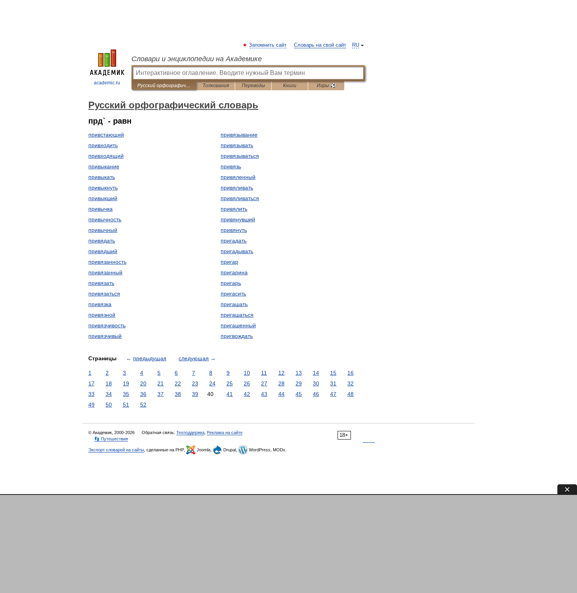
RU (355, 45)
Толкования (216, 85)
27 (264, 383)
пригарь (231, 283)
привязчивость (107, 325)
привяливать (237, 187)
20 (143, 383)
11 (264, 373)
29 (299, 383)
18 (109, 383)
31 (333, 383)
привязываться (240, 156)
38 (178, 394)
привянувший (238, 219)
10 (247, 373)
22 (178, 383)
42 (247, 394)
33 (91, 394)
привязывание (239, 134)
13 (299, 373)
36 (143, 394)
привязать (101, 283)
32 (350, 383)
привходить (103, 145)
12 (281, 373)
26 (247, 383)
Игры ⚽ (326, 85)
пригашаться (237, 315)
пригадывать (237, 251)
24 (212, 383)
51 (126, 404)
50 (109, 404)
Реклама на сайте (225, 432)
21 (160, 383)
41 (229, 394)
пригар (229, 262)
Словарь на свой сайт (320, 45)
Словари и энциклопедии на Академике (196, 59)
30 (316, 383)
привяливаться (240, 198)
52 (143, 404)
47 (333, 394)
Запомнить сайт (268, 45)
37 (160, 394)
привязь (231, 166)
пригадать (234, 240)
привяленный (238, 177)
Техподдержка (190, 432)
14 (316, 373)
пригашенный (238, 325)
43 (264, 394)
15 (333, 373)
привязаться (104, 293)
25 (229, 383)
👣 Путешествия (111, 438)
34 (109, 394)
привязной (101, 315)
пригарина (234, 272)
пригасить (233, 293)
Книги (289, 85)
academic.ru (107, 83)
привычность (104, 219)
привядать (101, 240)
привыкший (102, 198)
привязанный (105, 272)
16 (350, 373)
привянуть (234, 230)
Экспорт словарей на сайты (116, 449)
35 (126, 394)
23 (195, 383)
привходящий (106, 156)
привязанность (107, 262)
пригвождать (237, 336)
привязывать (237, 145)
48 (350, 394)
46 (316, 394)
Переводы (253, 85)
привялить (234, 209)
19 (126, 383)
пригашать (234, 304)
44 (281, 394)
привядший (102, 251)
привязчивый (105, 336)
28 (281, 383)
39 (195, 394)
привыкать (101, 177)
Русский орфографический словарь (163, 85)
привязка (99, 304)
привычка (100, 209)
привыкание (103, 166)
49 (91, 404)
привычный (102, 230)
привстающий (106, 134)
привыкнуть (103, 187)
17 (91, 383)
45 (299, 394)
